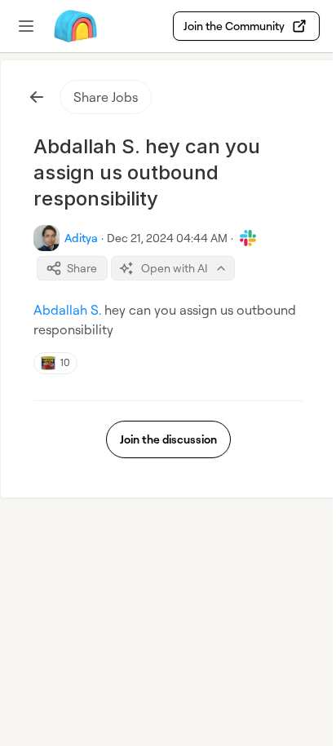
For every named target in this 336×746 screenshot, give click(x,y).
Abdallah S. (67, 310)
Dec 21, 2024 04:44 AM (167, 238)
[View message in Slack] (248, 238)
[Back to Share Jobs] (36, 97)
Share (82, 268)
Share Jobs (105, 97)
